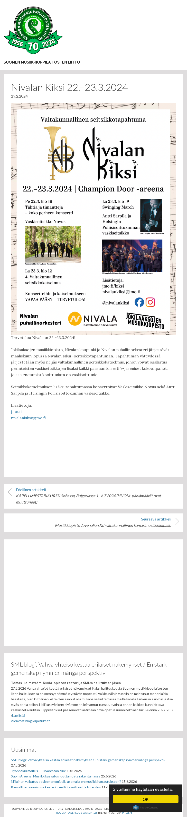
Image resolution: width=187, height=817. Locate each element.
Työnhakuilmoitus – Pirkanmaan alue (38, 771)
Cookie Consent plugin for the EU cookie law (145, 807)
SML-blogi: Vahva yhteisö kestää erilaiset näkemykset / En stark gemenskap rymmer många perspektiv (88, 760)
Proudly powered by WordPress (76, 812)
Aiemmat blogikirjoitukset (30, 721)
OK (146, 799)
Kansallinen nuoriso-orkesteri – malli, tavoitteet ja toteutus (56, 787)
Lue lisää (18, 715)
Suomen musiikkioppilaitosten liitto (42, 62)
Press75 (127, 812)
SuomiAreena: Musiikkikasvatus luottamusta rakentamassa (55, 776)
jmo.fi (16, 411)
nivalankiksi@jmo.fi (28, 417)
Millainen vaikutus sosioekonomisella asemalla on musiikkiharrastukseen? (66, 781)
